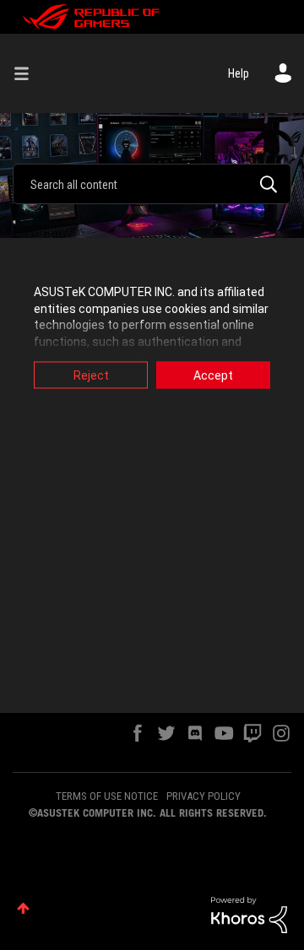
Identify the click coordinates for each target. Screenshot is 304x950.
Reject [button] (91, 375)
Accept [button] (213, 375)
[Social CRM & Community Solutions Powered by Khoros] (249, 913)
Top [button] (23, 908)
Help (238, 73)
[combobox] (152, 184)
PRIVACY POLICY (203, 796)
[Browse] (28, 73)
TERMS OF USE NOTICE (107, 796)
